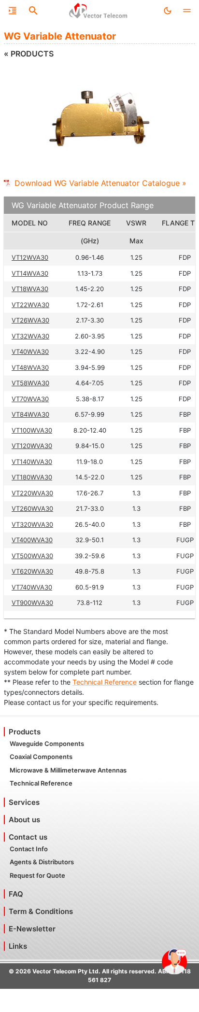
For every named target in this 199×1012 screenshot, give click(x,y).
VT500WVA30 (32, 556)
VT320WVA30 (32, 524)
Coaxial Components (41, 756)
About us (24, 819)
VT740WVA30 (32, 587)
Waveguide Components (47, 743)
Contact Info (29, 849)
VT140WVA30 (32, 461)
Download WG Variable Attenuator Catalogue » (100, 183)
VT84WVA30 (30, 414)
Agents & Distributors (42, 862)
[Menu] (12, 10)
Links (18, 946)
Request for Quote (37, 875)
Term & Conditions (41, 911)
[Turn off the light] (167, 10)
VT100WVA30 (32, 430)
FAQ (16, 894)
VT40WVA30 (30, 351)
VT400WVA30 (32, 540)
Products (25, 731)
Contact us (28, 837)
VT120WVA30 (32, 446)
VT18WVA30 (30, 289)
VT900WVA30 (32, 602)
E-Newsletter (32, 928)
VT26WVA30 (30, 320)
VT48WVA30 (30, 367)
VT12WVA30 (30, 257)
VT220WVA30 (32, 493)
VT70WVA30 (30, 399)
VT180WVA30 (32, 477)
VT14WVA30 (30, 273)
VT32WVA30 (30, 336)
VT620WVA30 (32, 571)
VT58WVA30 (30, 383)
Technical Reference (104, 682)
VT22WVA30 (30, 305)
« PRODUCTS (29, 53)
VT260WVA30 (32, 508)
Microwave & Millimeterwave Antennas (68, 770)
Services (24, 802)
